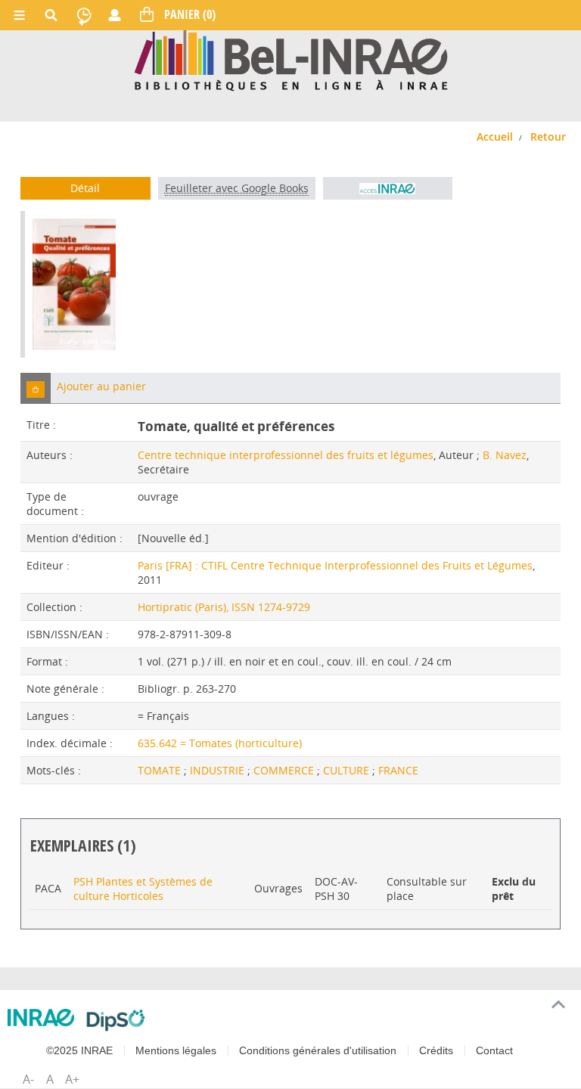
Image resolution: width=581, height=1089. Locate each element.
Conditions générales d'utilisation (317, 1050)
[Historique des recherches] (84, 15)
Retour (548, 136)
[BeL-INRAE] (291, 59)
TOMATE (161, 770)
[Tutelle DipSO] (116, 1020)
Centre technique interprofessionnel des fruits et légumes (285, 455)
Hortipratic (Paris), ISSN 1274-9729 (224, 607)
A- (28, 1079)
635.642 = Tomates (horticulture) (220, 743)
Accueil (495, 136)
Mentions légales (175, 1050)
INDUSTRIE (218, 770)
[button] (35, 388)
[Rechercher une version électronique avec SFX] (387, 188)
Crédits (436, 1050)
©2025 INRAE (79, 1050)
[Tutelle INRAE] (41, 1017)
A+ (72, 1079)
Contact (494, 1050)
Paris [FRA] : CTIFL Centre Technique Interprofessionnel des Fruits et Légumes (335, 565)
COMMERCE (285, 770)
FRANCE (398, 770)
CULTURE (347, 770)
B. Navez (505, 455)
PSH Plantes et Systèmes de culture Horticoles (143, 888)
